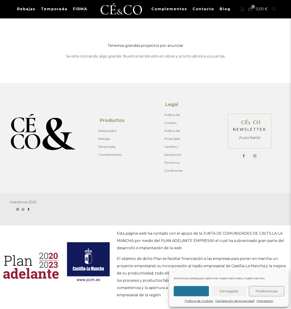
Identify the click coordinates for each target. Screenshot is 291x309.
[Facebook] (29, 209)
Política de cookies (199, 301)
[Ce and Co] (122, 9)
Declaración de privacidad (234, 301)
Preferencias (266, 291)
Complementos (110, 154)
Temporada (106, 146)
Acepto (191, 291)
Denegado (229, 291)
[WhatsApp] (23, 209)
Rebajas (104, 139)
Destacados (107, 131)
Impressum (265, 301)
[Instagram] (17, 209)
